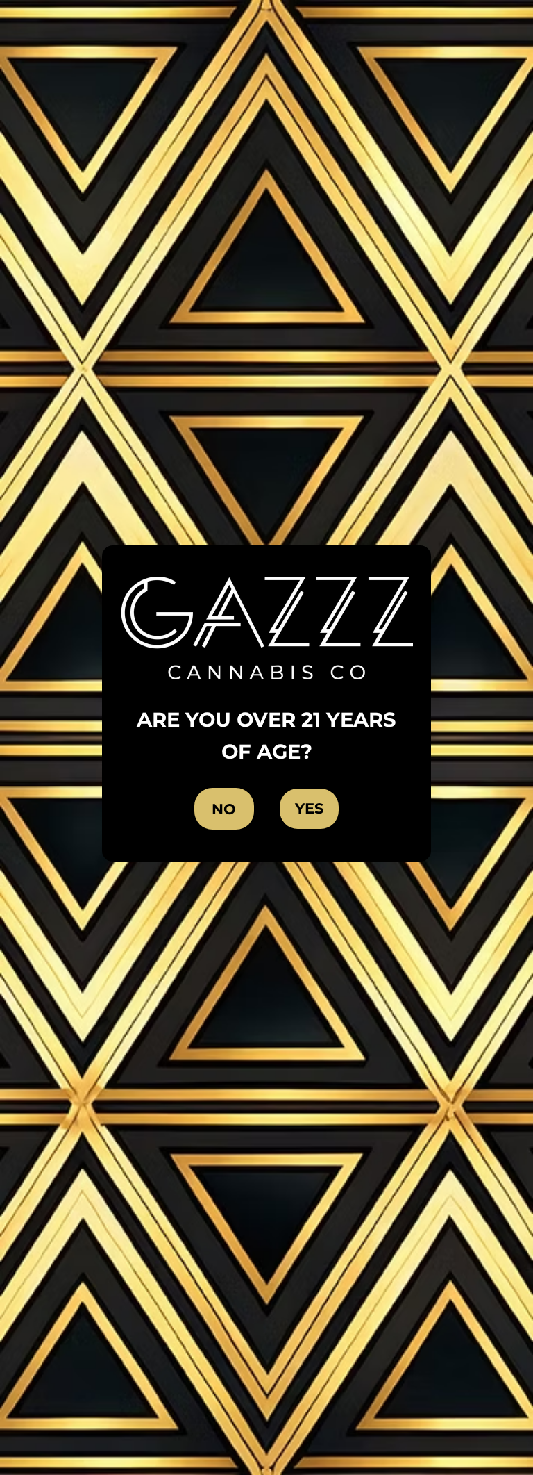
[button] (309, 809)
